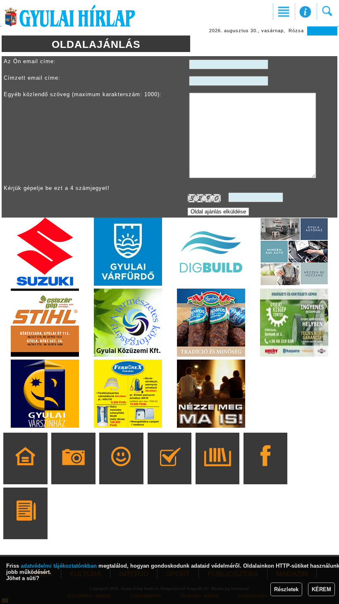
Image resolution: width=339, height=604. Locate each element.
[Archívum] (217, 470)
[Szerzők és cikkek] (25, 525)
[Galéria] (73, 470)
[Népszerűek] (121, 470)
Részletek (286, 589)
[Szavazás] (169, 470)
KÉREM (321, 589)
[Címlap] (25, 470)
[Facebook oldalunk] (265, 470)
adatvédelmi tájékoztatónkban (59, 566)
